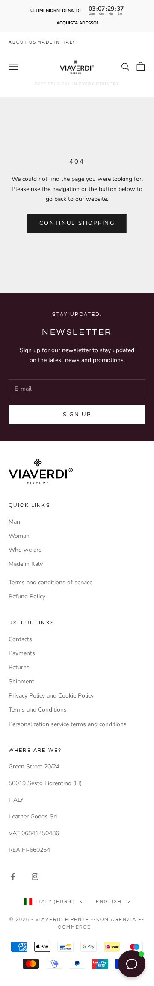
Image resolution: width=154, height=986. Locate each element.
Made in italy (56, 42)
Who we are (25, 550)
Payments (22, 653)
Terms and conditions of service (50, 582)
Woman (19, 536)
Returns (19, 667)
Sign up (77, 414)
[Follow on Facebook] (13, 876)
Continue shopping (77, 223)
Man (14, 522)
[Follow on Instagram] (35, 876)
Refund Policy (27, 596)
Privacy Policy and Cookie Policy (51, 696)
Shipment (21, 681)
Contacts (20, 639)
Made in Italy (26, 564)
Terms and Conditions (38, 710)
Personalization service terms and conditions (68, 724)
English (109, 901)
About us (22, 42)
